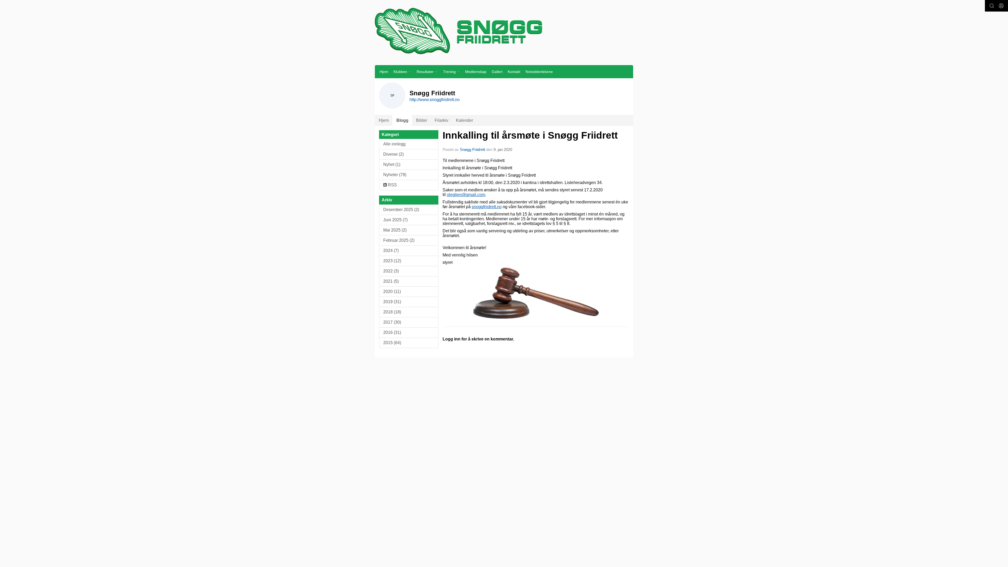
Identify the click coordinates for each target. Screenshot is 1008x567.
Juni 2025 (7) (395, 220)
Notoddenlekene (539, 72)
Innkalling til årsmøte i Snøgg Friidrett (530, 135)
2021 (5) (391, 281)
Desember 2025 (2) (401, 209)
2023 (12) (392, 261)
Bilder (421, 120)
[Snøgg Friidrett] (504, 31)
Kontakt (514, 72)
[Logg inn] (1001, 5)
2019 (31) (392, 302)
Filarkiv (441, 120)
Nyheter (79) (394, 174)
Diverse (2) (393, 154)
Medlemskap (475, 72)
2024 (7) (391, 250)
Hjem (384, 72)
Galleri (497, 72)
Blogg (402, 120)
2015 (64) (392, 342)
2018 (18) (392, 312)
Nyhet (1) (391, 164)
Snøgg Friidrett (472, 149)
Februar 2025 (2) (398, 240)
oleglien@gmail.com (466, 194)
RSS (392, 185)
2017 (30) (392, 322)
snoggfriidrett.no (487, 206)
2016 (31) (392, 332)
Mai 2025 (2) (395, 230)
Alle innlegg (394, 144)
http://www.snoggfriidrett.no (435, 99)
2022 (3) (391, 271)
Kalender (464, 120)
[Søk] (991, 5)
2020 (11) (392, 291)
